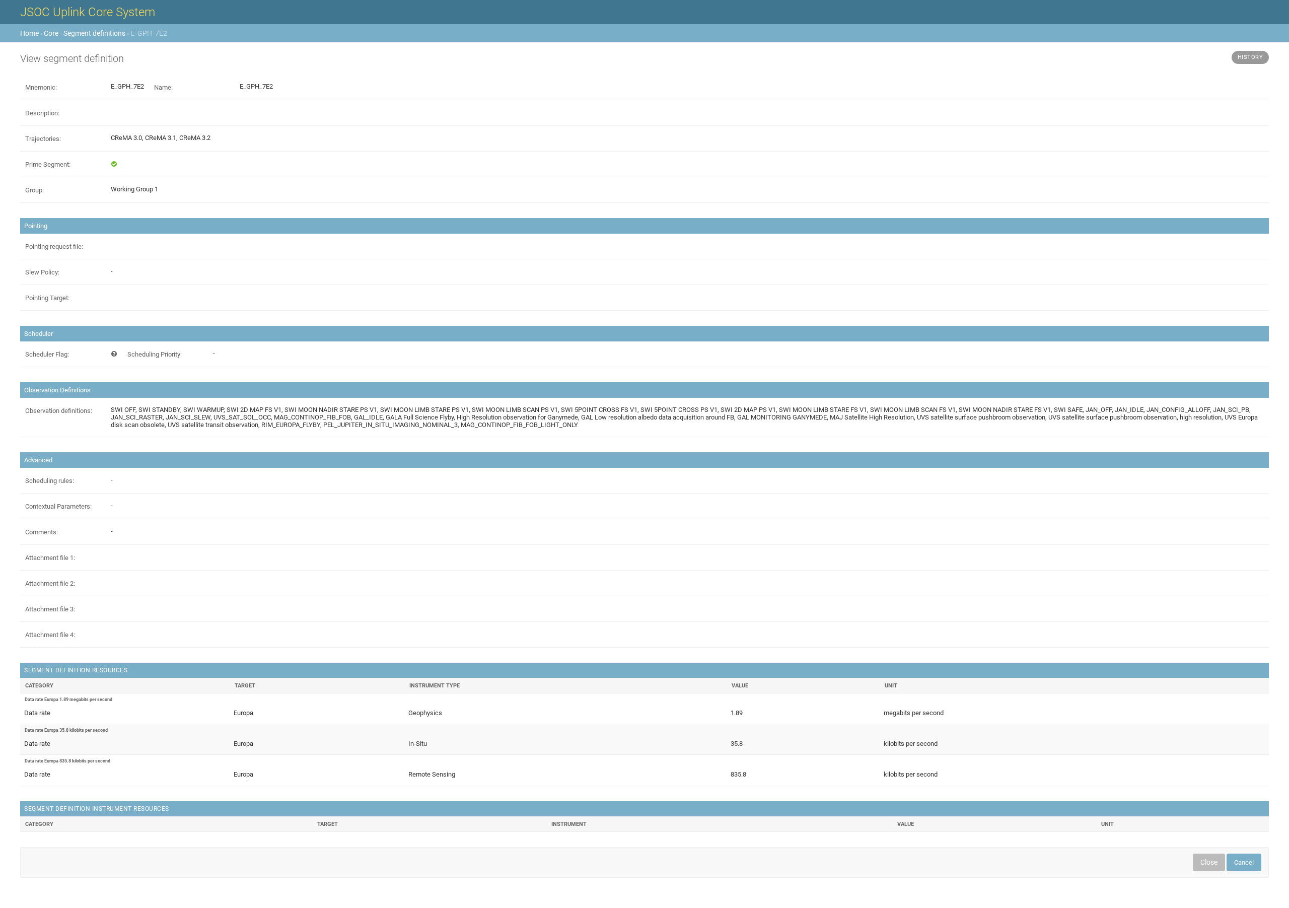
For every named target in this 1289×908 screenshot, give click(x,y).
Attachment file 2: (50, 583)
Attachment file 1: (50, 558)
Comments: (41, 532)
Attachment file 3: (50, 609)
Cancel (1244, 862)
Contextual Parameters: (58, 506)
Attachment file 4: (50, 635)
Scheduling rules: (49, 480)
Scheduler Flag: (47, 354)
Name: (163, 87)
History (1250, 57)
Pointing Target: (47, 298)
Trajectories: (43, 139)
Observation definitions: (58, 410)
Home (29, 33)
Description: (42, 113)
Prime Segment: (47, 164)
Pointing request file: (54, 246)
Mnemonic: (41, 87)
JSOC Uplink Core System (87, 12)
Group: (34, 190)
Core (51, 33)
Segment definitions (94, 33)
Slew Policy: (42, 272)
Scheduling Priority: (154, 354)
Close (1209, 862)
